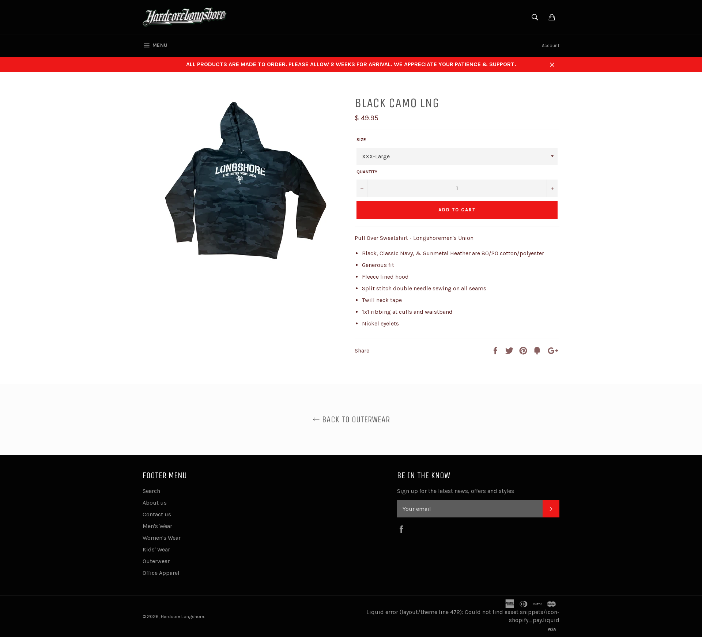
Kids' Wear (156, 549)
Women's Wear (162, 537)
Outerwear (156, 561)
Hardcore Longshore (182, 616)
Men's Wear (157, 526)
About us (155, 502)
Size (361, 139)
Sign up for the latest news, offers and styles (455, 490)
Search (151, 490)
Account (550, 45)
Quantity (366, 171)
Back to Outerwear (355, 419)
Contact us (157, 514)
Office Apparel (161, 572)
